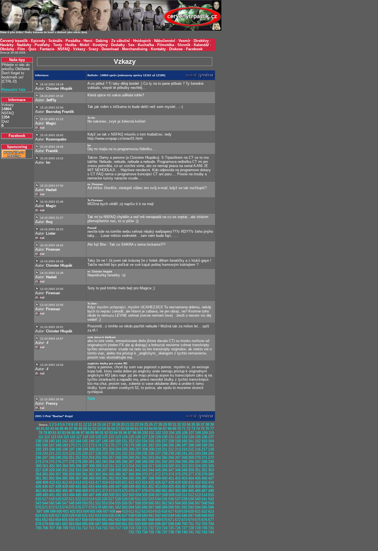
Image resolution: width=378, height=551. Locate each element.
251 (71, 457)
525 (98, 499)
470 (91, 491)
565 (184, 503)
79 (45, 433)
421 (125, 482)
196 (65, 449)
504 (138, 495)
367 (125, 474)
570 (38, 507)
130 (164, 437)
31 (174, 424)
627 (58, 515)
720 (138, 528)
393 (118, 478)
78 (40, 433)
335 (91, 470)
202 (105, 449)
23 (137, 424)
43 (52, 429)
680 (52, 524)
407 (211, 478)
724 (164, 528)
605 (92, 511)
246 (38, 457)
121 (105, 437)
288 (138, 462)
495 (78, 495)
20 (123, 424)
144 (78, 441)
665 (131, 520)
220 (45, 453)
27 (155, 424)
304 (65, 466)
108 (198, 433)
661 (105, 520)
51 (90, 429)
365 (111, 474)
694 (144, 524)
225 (78, 453)
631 (85, 515)
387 (78, 478)
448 (125, 486)
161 (191, 441)
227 (91, 453)
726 (178, 528)
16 (104, 424)
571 (45, 507)
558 (138, 503)
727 (184, 528)
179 (131, 445)
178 (125, 445)
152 (131, 441)
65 (155, 429)
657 (78, 520)
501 (118, 495)
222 (58, 453)
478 (144, 491)
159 (178, 441)
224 (71, 453)
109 (205, 433)
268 (184, 457)
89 (92, 433)
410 (52, 482)
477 (138, 491)
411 (58, 482)
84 (69, 433)
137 (211, 437)
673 (184, 520)
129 (158, 437)
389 (91, 478)
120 (98, 437)
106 (185, 433)
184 (164, 445)
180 (138, 445)
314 (131, 466)
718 (125, 528)
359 (71, 474)
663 (118, 520)
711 (78, 528)
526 (105, 499)
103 (165, 433)
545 (52, 503)
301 (45, 466)
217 (204, 449)
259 (125, 457)
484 (184, 491)
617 (171, 511)
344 (151, 470)
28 (160, 424)
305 (72, 466)
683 (71, 524)
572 (52, 507)
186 (178, 445)
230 (111, 453)
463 (45, 491)
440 (71, 486)
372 (158, 474)
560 (151, 503)
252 (78, 457)
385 (65, 478)
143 (71, 441)
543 (38, 503)
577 (85, 507)
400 (164, 478)
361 (85, 474)
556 (125, 503)
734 (144, 532)
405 (198, 478)
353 (211, 470)
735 (151, 532)
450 (138, 486)
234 (138, 453)
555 (118, 503)
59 (127, 429)
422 (131, 482)
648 (198, 515)
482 (171, 491)
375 (178, 474)
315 (138, 466)
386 (71, 478)
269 (191, 457)
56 (113, 429)
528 (118, 499)
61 (137, 429)
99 (139, 433)
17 (108, 424)
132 (178, 437)
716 (111, 528)
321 (178, 466)
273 (38, 462)
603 (79, 511)
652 (45, 520)
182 (151, 445)
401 (171, 478)
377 (191, 474)
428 (171, 482)
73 (193, 429)
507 (158, 495)
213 (178, 449)
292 (164, 462)
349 (184, 470)
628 (65, 515)
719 (131, 528)
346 (164, 470)
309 (98, 466)
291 (158, 462)
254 (91, 457)
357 (58, 474)
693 (138, 524)
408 (39, 482)
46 (66, 429)
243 (198, 453)
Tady (91, 398)
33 (184, 424)
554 (111, 503)
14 (94, 424)
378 (198, 474)
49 (80, 429)
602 (73, 511)
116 (72, 437)
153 (138, 441)
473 (111, 491)
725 (171, 528)
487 (204, 491)
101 (151, 433)
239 (171, 453)
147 (98, 441)
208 (145, 449)
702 (198, 524)
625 (45, 515)
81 (54, 433)
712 (85, 528)
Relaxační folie (13, 90)
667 (144, 520)
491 (52, 495)
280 (85, 462)
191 (211, 445)
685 (85, 524)
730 (204, 528)
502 (125, 495)
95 (120, 433)
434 (211, 482)
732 (131, 532)
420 (118, 482)
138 (38, 441)
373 (164, 474)
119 (91, 437)
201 (98, 449)
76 (207, 429)
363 (98, 474)
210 (158, 449)
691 (125, 524)
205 (125, 449)
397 (144, 478)
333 (78, 470)
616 (164, 511)
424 (144, 482)
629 (71, 515)
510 (178, 495)
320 (171, 466)
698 (171, 524)
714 (98, 528)
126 (138, 437)
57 (118, 429)
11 (80, 424)
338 (111, 470)
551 (91, 503)
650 (211, 515)
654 (58, 520)
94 (116, 433)
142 (65, 441)
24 (141, 424)
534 (158, 499)
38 (207, 424)
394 (125, 478)
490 (45, 495)
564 (178, 503)
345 (158, 470)
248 (52, 457)
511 (184, 495)
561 (158, 503)
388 (85, 478)
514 (204, 495)
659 (91, 520)
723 (158, 528)
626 (52, 515)
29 (165, 424)
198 (78, 449)
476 (131, 491)
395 (131, 478)
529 (125, 499)
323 (191, 466)
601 (66, 511)
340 (125, 470)
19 (118, 424)
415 (85, 482)
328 (45, 470)
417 (98, 482)
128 (151, 437)
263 (151, 457)
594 (198, 507)
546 (58, 503)
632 (91, 515)
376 (184, 474)
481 (164, 491)
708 (58, 528)
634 (105, 515)
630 (78, 515)
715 (105, 528)
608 (112, 511)
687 (98, 524)
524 (91, 499)
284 (111, 462)
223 (65, 453)
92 (106, 433)
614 (151, 511)
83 (64, 433)
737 (164, 532)
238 (164, 453)
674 (191, 520)
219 (38, 453)
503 (131, 495)
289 (144, 462)
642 (158, 515)
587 (151, 507)
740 (184, 532)
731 (211, 528)
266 (171, 457)
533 (151, 499)
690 (118, 524)
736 (158, 532)
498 (98, 495)
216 (198, 449)
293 (171, 462)
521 (71, 499)
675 (198, 520)
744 (211, 532)
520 (65, 499)
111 (40, 437)
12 (85, 424)
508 (165, 495)
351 (198, 470)
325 (204, 466)
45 (61, 429)
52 (94, 429)
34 (188, 424)
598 (46, 511)
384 (58, 478)
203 (112, 449)
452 (151, 486)
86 (78, 433)
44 (57, 429)
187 (184, 445)
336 (98, 470)
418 (105, 482)
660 (98, 520)
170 (71, 445)
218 (211, 449)
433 (204, 482)
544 (45, 503)
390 (98, 478)
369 (138, 474)
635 (111, 515)
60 (132, 429)
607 (106, 511)
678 (38, 524)
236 (151, 453)
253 (85, 457)
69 (174, 429)
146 (91, 441)
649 (204, 515)
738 (171, 532)
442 (85, 486)
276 (58, 462)
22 (132, 424)
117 (79, 437)
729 (198, 528)
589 (164, 507)
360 (78, 474)
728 (191, 528)
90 (97, 433)
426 (158, 482)
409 (45, 482)
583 (125, 507)
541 (204, 499)
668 (151, 520)
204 (118, 449)
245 (211, 453)
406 (204, 478)
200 (92, 449)
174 (98, 445)
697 (164, 524)
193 (45, 449)
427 (164, 482)
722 (151, 528)
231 (118, 453)
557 (131, 503)
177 (118, 445)
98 (134, 433)
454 (164, 486)
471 (98, 491)
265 (164, 457)
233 (131, 453)
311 (111, 466)
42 (47, 429)
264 (158, 457)
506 (151, 495)
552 (98, 503)
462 (38, 491)
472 (105, 491)
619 (184, 511)
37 (202, 424)
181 (144, 445)
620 (191, 511)
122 (111, 437)
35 (193, 424)
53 (99, 429)
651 (38, 520)
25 (146, 424)
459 (198, 486)
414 (78, 482)
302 (52, 466)
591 (178, 507)
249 (58, 457)
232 (125, 453)
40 (38, 429)
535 (164, 499)
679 (45, 524)
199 (85, 449)
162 (198, 441)
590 (171, 507)
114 (60, 437)
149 (111, 441)
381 (38, 478)
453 (158, 486)
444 (98, 486)
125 (131, 437)
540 (198, 499)
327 (38, 470)
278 (71, 462)
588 (158, 507)
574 (65, 507)
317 (151, 466)
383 (52, 478)
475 (125, 491)
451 (144, 486)
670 (164, 520)
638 (131, 515)
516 (38, 499)
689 (111, 524)
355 (45, 474)
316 (144, 466)
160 (184, 441)
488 (211, 491)
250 (65, 457)
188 (191, 445)
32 (179, 424)
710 (72, 528)
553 (105, 503)
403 (184, 478)
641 (151, 515)
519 (58, 499)
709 (65, 528)
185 (171, 445)
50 (85, 429)
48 (75, 429)
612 (138, 511)
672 (178, 520)
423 (138, 482)
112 (47, 437)
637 (125, 515)
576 (78, 507)
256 (105, 457)
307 (85, 466)
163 (204, 441)
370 (144, 474)
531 (138, 499)
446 (111, 486)
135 (198, 437)
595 (204, 507)
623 (211, 511)
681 (58, 524)
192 (39, 449)
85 (73, 433)
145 (85, 441)
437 (52, 486)
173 (91, 445)
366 (118, 474)
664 (125, 520)
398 (151, 478)
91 (101, 433)
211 (164, 449)
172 (85, 445)
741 (191, 532)
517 (45, 499)
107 (191, 433)
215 (191, 449)
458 (191, 486)
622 (204, 511)
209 (151, 449)
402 (178, 478)
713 (91, 528)
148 (105, 441)
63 (146, 429)
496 (85, 495)
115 (66, 437)
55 (108, 429)
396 (138, 478)
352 (204, 470)
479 (151, 491)
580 (105, 507)
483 (178, 491)
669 (158, 520)
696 (158, 524)
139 (45, 441)
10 (76, 424)
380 (211, 474)
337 (105, 470)
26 (151, 424)
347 (171, 470)
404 (191, 478)
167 (52, 445)
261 (138, 457)
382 (45, 478)
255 (98, 457)
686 (91, 524)
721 (144, 528)
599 (53, 511)
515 (211, 495)
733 (138, 532)
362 (91, 474)
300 (39, 466)
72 (188, 429)
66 (160, 429)
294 (178, 462)
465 (58, 491)
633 (98, 515)
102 (158, 433)
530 (131, 499)
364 (105, 474)
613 (144, 511)
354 (38, 474)
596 (211, 507)
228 (98, 453)
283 (105, 462)
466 (65, 491)
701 (191, 524)
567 (198, 503)
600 (59, 511)
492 (58, 495)
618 (178, 511)
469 (85, 491)
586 (144, 507)
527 (111, 499)
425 (151, 482)
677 (211, 520)
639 (138, 515)
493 (65, 495)
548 (71, 503)
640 (144, 515)
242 (191, 453)
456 (178, 486)
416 (91, 482)
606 (99, 511)
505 (145, 495)
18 (113, 424)
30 (170, 424)
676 (204, 520)
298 (204, 462)
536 (171, 499)
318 (158, 466)
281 (91, 462)
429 (178, 482)
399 (158, 478)
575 (71, 507)
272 (211, 457)
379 (204, 474)
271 (204, 457)
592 (184, 507)
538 (184, 499)
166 (45, 445)
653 (52, 520)
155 (151, 441)
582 (118, 507)
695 (151, 524)
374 (171, 474)
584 (131, 507)
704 (211, 524)
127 (144, 437)
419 (111, 482)
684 (78, 524)
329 (52, 470)
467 (71, 491)
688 (105, 524)
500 (112, 495)
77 (212, 429)
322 (184, 466)
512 (191, 495)
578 (91, 507)
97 (130, 433)
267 (178, 457)
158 (171, 441)
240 (178, 453)
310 (105, 466)
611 (131, 511)
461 (211, 486)
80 (50, 433)
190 (204, 445)
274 (45, 462)
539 (191, 499)
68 (170, 429)
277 (65, 462)
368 (131, 474)
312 (118, 466)
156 (158, 441)
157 (164, 441)
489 (39, 495)
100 (145, 433)
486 (198, 491)
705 (39, 528)
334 (85, 470)
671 (171, 520)
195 (58, 449)
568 (204, 503)
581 (111, 507)
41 (43, 429)
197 (72, 449)
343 (144, 470)
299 (211, 462)
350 (191, 470)
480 (158, 491)
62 (141, 429)
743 (204, 532)
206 (131, 449)
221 (52, 453)
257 (111, 457)
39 (212, 424)
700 (184, 524)
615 (158, 511)
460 (204, 486)
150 (118, 441)
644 (171, 515)
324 (198, 466)
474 (118, 491)
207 (138, 449)
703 (204, 524)
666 (138, 520)
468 (78, 491)
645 (178, 515)
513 (198, 495)
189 (198, 445)
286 (125, 462)
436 (45, 486)
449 (131, 486)
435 (38, 486)
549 (78, 503)
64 (151, 429)
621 (198, 511)
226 (85, 453)
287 (131, 462)
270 (198, 457)
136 (204, 437)
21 (127, 424)
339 (118, 470)
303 (58, 466)
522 (78, 499)
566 (191, 503)
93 (111, 433)
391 (105, 478)
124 (125, 437)
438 (58, 486)
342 (138, 470)
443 (91, 486)
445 (105, 486)
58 (123, 429)
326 (211, 466)
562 (164, 503)
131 (171, 437)
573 (58, 507)
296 (191, 462)
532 (144, 499)
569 (211, 503)
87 (83, 433)
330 (58, 470)
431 (191, 482)
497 (92, 495)
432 (198, 482)
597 (39, 511)
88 (87, 433)
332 (71, 470)
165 (38, 445)
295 (184, 462)
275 (52, 462)
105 (178, 433)
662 (111, 520)
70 (179, 429)
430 (184, 482)
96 (125, 433)
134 (191, 437)
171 (78, 445)
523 (85, 499)
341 (131, 470)
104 (171, 433)
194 (52, 449)
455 (171, 486)
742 (198, 532)
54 (104, 429)
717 (118, 528)
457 (184, 486)
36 (198, 424)
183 (158, 445)
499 (105, 495)
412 (65, 482)
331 (65, 470)
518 (52, 499)
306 (78, 466)
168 (58, 445)
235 (144, 453)
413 (71, 482)
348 (178, 470)
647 (191, 515)
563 (171, 503)
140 (52, 441)
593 (191, 507)
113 (53, 437)
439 (65, 486)
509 (171, 495)
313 (125, 466)
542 (211, 499)
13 (90, 424)
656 (71, 520)
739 (178, 532)
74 (198, 429)
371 (151, 474)
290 (151, 462)
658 (85, 520)
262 (144, 457)
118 (85, 437)
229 (105, 453)
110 (211, 433)
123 (118, 437)
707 (52, 528)
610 (125, 511)
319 (164, 466)
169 (65, 445)
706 (45, 528)
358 (65, 474)
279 (78, 462)
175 (105, 445)
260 (131, 457)
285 (118, 462)
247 (45, 457)
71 (184, 429)
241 (184, 453)
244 (204, 453)
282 (98, 462)
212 (171, 449)
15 (99, 424)
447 (118, 486)
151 (125, 441)
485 (191, 491)
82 (59, 433)
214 (184, 449)
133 (184, 437)
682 (65, 524)
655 (65, 520)
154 (144, 441)
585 (138, 507)
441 (78, 486)
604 (86, 511)
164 (211, 441)
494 (72, 495)
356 (52, 474)
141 (58, 441)
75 (202, 429)
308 (92, 466)
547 (65, 503)
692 (131, 524)
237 (158, 453)
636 (118, 515)
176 (111, 445)
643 (164, 515)
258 (118, 457)
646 (184, 515)
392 (111, 478)
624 (38, 515)
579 (98, 507)
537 (178, 499)
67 (165, 429)
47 (71, 429)
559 (144, 503)
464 (52, 491)
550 (85, 503)
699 (178, 524)
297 (198, 462)
